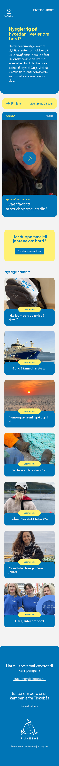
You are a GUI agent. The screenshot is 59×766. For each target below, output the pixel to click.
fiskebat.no (29, 706)
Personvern (17, 746)
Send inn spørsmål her (29, 251)
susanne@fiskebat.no (29, 678)
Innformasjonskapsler (36, 746)
